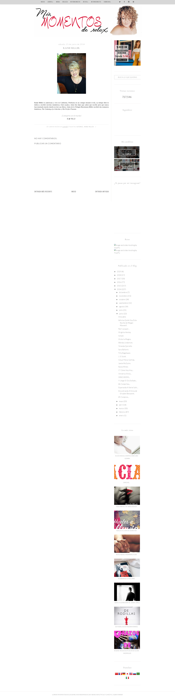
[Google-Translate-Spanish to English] (131, 675)
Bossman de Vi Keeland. (126, 578)
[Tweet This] (69, 119)
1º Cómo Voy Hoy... (125, 370)
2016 (119, 282)
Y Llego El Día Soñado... (127, 381)
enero (121, 415)
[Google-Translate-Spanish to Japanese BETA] (127, 675)
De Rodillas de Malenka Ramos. (126, 626)
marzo (121, 408)
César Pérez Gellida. (126, 360)
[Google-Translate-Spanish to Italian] (127, 679)
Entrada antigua (102, 191)
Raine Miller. (89, 127)
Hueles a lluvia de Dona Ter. (126, 530)
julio (121, 310)
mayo (121, 401)
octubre (122, 299)
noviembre (123, 296)
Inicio (73, 191)
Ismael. (121, 336)
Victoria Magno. (124, 339)
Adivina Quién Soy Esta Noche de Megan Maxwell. (127, 322)
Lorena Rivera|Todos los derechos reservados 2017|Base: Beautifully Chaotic (82, 694)
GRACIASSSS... (124, 377)
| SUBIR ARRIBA (117, 694)
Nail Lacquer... (123, 329)
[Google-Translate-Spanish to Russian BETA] (134, 675)
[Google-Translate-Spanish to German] (123, 675)
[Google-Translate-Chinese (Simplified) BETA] (116, 675)
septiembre (123, 303)
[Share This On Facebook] (68, 119)
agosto (121, 306)
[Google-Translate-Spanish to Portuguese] (138, 675)
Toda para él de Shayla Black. (126, 506)
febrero (122, 412)
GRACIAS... (126, 482)
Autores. (79, 127)
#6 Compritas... (124, 384)
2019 (119, 271)
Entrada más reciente (43, 191)
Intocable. (122, 317)
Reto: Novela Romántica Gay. (126, 554)
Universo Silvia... (125, 374)
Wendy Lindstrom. (125, 343)
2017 (119, 279)
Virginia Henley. (124, 332)
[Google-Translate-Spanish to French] (120, 675)
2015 (119, 286)
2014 (119, 289)
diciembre (123, 292)
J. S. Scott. (122, 356)
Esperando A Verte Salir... (128, 387)
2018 (119, 275)
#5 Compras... (123, 397)
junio (121, 314)
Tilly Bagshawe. (124, 353)
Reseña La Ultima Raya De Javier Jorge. (126, 602)
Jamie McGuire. (124, 363)
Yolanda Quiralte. (125, 346)
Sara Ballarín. (123, 349)
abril (121, 405)
